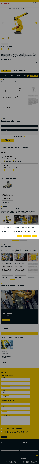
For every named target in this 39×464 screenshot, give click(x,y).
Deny (20, 236)
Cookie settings (27, 236)
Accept (34, 236)
